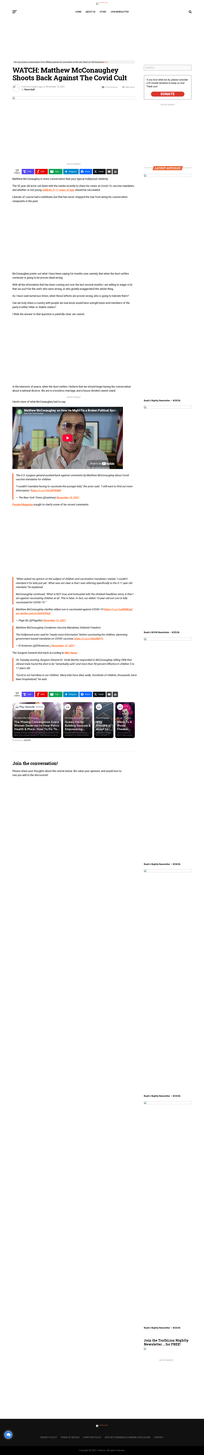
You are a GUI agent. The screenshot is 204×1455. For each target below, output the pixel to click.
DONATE (168, 94)
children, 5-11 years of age (58, 189)
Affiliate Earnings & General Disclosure (127, 1437)
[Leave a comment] (8, 1435)
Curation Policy (92, 1437)
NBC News (71, 652)
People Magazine (22, 504)
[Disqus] (73, 821)
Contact (159, 1437)
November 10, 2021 (67, 497)
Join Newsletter (119, 12)
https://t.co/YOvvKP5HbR (46, 490)
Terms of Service (70, 1437)
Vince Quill (29, 89)
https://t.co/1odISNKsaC (118, 609)
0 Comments (111, 87)
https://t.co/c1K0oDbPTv (88, 638)
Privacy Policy (48, 1437)
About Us (90, 12)
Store (103, 12)
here (106, 62)
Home (78, 12)
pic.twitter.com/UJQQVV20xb (33, 613)
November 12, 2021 (54, 620)
